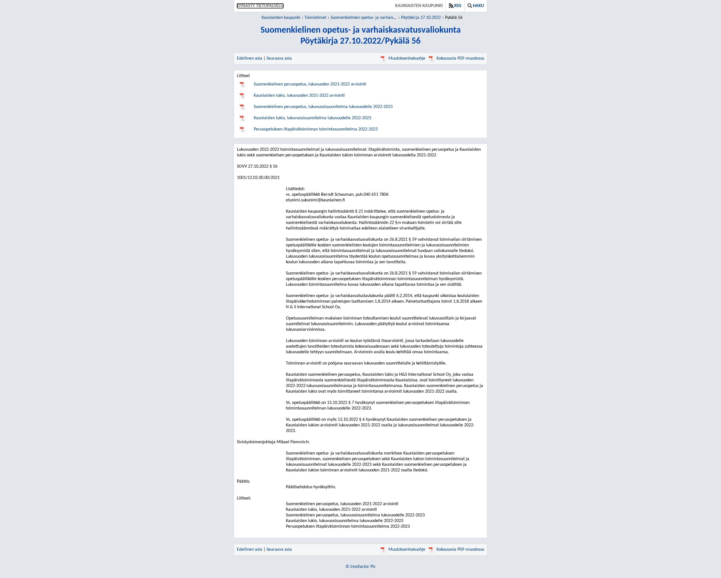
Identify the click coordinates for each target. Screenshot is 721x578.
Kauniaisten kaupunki (419, 6)
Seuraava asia (279, 58)
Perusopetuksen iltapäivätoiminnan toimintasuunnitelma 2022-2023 (316, 129)
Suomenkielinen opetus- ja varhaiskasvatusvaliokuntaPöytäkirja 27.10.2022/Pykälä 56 (361, 36)
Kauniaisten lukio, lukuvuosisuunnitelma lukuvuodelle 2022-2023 (312, 118)
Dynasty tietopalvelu (260, 6)
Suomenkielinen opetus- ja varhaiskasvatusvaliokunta (379, 17)
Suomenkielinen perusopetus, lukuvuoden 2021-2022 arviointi (310, 84)
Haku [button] (478, 6)
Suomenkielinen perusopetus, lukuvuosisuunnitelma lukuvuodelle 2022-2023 (323, 107)
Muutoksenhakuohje (406, 58)
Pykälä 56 (453, 17)
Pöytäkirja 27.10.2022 (421, 17)
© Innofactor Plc (361, 566)
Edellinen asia (249, 58)
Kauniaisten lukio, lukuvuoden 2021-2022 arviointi (299, 95)
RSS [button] (457, 6)
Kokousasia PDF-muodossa (460, 58)
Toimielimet (315, 17)
